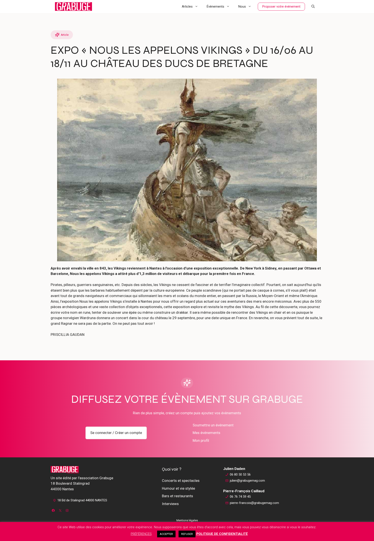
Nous (242, 6)
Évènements (215, 6)
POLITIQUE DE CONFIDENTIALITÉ (222, 534)
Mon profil (201, 440)
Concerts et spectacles (181, 480)
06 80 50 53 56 (240, 474)
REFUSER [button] (187, 534)
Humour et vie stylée (178, 488)
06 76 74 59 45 (240, 497)
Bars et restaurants (177, 496)
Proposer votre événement (281, 6)
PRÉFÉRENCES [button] (141, 534)
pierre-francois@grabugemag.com (254, 503)
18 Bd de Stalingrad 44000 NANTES (82, 500)
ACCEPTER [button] (166, 534)
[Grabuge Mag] (73, 6)
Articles (187, 6)
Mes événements (206, 433)
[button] (313, 6)
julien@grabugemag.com (247, 481)
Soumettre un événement (213, 425)
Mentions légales (187, 520)
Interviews (170, 504)
